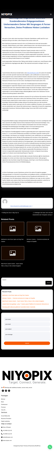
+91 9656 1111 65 (7, 430)
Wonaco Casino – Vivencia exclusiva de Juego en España (18, 298)
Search (4, 279)
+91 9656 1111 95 (7, 433)
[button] (50, 447)
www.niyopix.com (7, 440)
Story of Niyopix (7, 427)
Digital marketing (5, 421)
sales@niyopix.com (8, 437)
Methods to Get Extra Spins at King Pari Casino (15, 295)
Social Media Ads (5, 415)
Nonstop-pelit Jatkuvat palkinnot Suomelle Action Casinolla (18, 307)
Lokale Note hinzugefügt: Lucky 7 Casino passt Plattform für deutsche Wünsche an (25, 304)
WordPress (37, 445)
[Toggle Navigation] (51, 14)
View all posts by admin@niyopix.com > (21, 206)
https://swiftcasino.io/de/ (33, 72)
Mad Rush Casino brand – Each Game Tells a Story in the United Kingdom (23, 301)
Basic (2, 401)
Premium (3, 407)
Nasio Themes (24, 445)
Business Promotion (6, 418)
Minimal (3, 399)
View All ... (3, 409)
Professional (4, 404)
